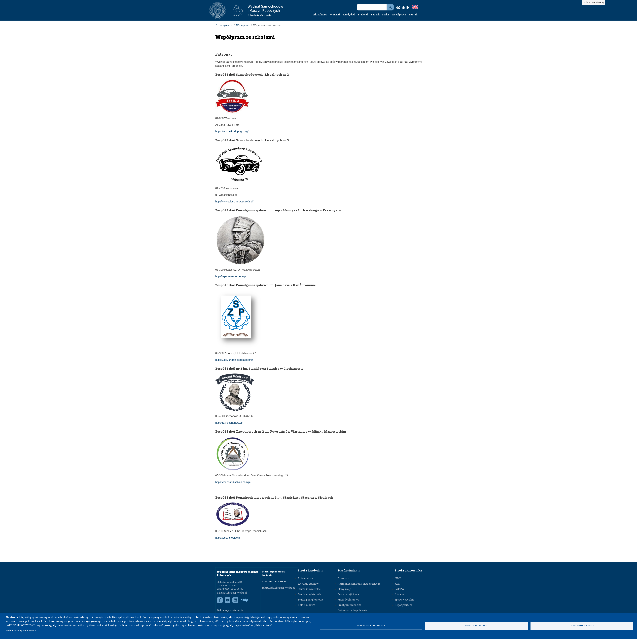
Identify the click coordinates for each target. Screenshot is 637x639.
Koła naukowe (306, 605)
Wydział (335, 15)
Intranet (400, 594)
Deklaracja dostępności (230, 610)
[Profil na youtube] (228, 602)
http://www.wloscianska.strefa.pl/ (234, 201)
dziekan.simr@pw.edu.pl (232, 593)
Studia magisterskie (309, 594)
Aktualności (320, 15)
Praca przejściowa (348, 594)
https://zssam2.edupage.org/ (231, 131)
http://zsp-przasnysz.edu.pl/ (231, 276)
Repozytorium (403, 605)
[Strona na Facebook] (220, 602)
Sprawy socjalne (404, 600)
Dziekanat (344, 578)
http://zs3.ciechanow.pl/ (229, 422)
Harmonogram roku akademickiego (359, 584)
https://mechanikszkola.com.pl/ (233, 482)
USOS (398, 578)
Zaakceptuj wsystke (581, 626)
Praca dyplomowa (348, 600)
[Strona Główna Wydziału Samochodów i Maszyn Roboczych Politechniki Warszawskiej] (258, 10)
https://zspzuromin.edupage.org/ (234, 359)
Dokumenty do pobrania (352, 610)
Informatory (305, 578)
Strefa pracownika (408, 570)
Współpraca (399, 15)
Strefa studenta (349, 570)
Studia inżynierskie (309, 589)
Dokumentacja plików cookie (21, 631)
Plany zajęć (344, 589)
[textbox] (219, 10)
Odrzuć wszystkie (476, 626)
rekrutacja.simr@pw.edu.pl (278, 588)
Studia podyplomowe (310, 600)
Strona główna (224, 25)
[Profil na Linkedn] (235, 602)
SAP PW (399, 589)
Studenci (363, 15)
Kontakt (414, 15)
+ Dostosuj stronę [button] (594, 2)
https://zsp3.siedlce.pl (228, 537)
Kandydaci (349, 15)
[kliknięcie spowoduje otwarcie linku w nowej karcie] (217, 10)
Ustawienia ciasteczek (371, 626)
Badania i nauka (380, 15)
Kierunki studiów (308, 584)
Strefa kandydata (310, 570)
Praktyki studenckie (349, 605)
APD (397, 584)
